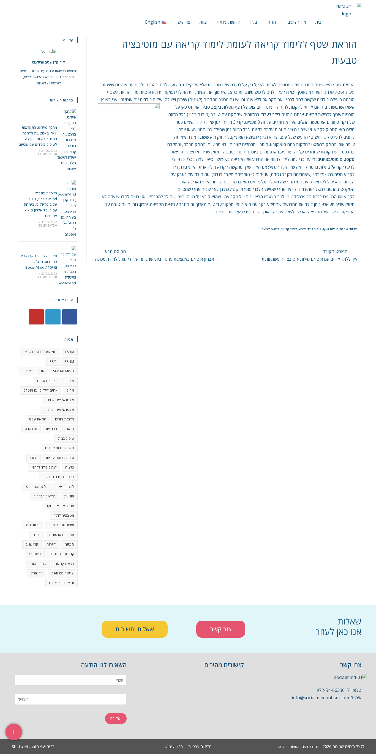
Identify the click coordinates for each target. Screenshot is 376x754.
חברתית (51, 428)
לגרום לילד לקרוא (309, 229)
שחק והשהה (37, 563)
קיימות (51, 544)
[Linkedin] (328, 718)
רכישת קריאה (270, 229)
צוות (203, 22)
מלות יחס (33, 525)
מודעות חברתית (44, 496)
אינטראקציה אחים (60, 400)
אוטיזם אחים (46, 380)
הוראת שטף (330, 229)
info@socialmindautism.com (320, 698)
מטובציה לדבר (64, 515)
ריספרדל (34, 554)
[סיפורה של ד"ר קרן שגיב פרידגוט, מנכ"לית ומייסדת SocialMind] (66, 266)
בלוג (253, 22)
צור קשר (182, 22)
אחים (70, 390)
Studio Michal (24, 746)
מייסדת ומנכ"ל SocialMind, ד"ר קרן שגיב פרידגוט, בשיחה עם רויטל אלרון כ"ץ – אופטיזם (40, 204)
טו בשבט (31, 428)
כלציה (69, 467)
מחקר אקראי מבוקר (60, 505)
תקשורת (37, 573)
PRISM (69, 361)
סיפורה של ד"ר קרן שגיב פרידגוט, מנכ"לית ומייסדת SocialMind (38, 261)
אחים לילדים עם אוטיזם (40, 390)
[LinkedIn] (53, 316)
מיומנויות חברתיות (61, 525)
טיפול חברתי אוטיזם (59, 448)
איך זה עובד (295, 22)
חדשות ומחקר (228, 22)
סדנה (37, 534)
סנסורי (69, 544)
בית (318, 22)
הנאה (70, 428)
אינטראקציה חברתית (58, 409)
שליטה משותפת (62, 573)
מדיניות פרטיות (199, 747)
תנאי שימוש (174, 747)
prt (53, 361)
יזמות (33, 457)
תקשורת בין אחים (61, 582)
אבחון (27, 371)
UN (42, 371)
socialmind (63, 371)
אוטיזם (344, 229)
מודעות (69, 496)
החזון (271, 22)
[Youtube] (36, 316)
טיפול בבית (66, 438)
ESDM (69, 352)
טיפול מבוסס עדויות (60, 457)
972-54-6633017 (333, 690)
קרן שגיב (32, 544)
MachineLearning (41, 352)
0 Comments (47, 154)
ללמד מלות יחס (37, 486)
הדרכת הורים (64, 419)
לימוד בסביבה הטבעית (58, 477)
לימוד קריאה (289, 229)
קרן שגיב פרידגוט (62, 554)
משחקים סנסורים (61, 534)
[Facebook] (69, 316)
